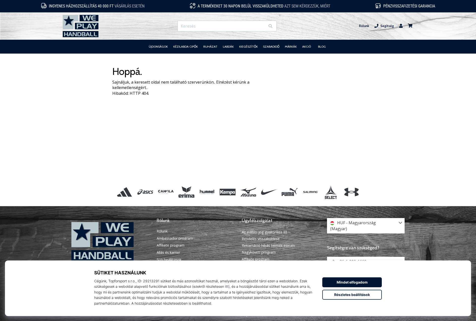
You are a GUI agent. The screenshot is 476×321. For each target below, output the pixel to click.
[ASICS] (145, 192)
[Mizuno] (248, 192)
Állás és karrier (168, 252)
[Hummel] (207, 192)
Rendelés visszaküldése (261, 238)
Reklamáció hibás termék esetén (268, 245)
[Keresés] (270, 26)
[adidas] (124, 192)
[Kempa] (227, 192)
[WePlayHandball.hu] (110, 241)
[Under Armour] (351, 192)
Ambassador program (175, 238)
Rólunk (364, 26)
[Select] (331, 192)
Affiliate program (170, 245)
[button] (261, 26)
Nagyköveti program (259, 252)
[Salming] (310, 192)
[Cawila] (165, 192)
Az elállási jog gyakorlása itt (264, 232)
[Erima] (186, 192)
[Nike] (269, 192)
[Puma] (289, 192)
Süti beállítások (169, 259)
